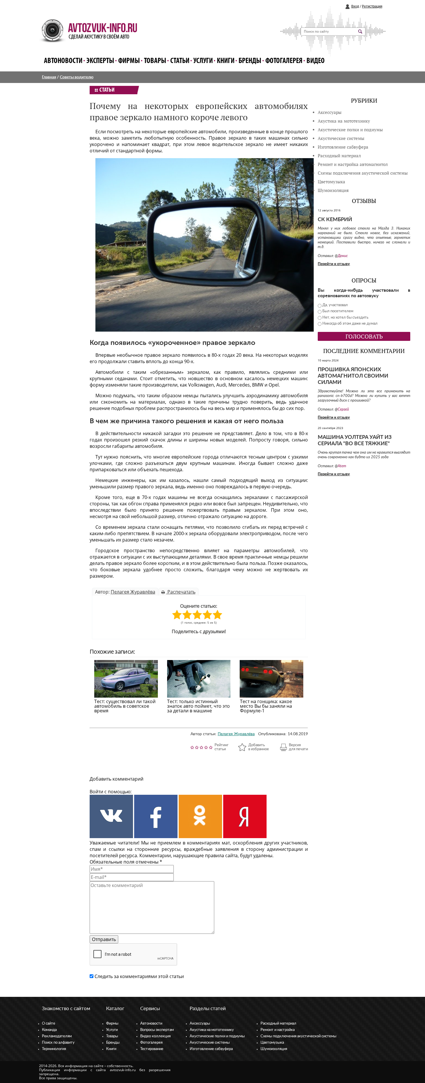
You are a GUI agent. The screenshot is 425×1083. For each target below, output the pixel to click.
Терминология (54, 1049)
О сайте (48, 1023)
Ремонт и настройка (277, 1030)
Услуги (203, 61)
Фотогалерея (283, 61)
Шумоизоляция (333, 190)
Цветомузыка (331, 182)
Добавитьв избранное (258, 747)
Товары (155, 61)
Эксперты (100, 61)
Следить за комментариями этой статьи (139, 976)
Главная (49, 77)
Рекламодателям (57, 1036)
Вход (355, 6)
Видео (315, 61)
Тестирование (151, 1049)
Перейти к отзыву (334, 264)
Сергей (343, 409)
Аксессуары (329, 112)
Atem (342, 466)
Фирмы (129, 61)
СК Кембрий (335, 219)
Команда (49, 1030)
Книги (225, 61)
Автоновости (63, 61)
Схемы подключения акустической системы (298, 1036)
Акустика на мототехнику (344, 121)
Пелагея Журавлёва (133, 592)
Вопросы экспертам (157, 1030)
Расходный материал (278, 1023)
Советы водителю (76, 77)
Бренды (250, 61)
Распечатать (180, 592)
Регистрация (372, 6)
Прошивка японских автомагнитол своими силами (353, 376)
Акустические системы (210, 1043)
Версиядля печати (298, 747)
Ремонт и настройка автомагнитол (353, 164)
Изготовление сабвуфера (343, 147)
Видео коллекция (155, 1036)
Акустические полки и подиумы (350, 129)
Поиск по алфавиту (58, 1043)
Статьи (179, 61)
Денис (343, 256)
